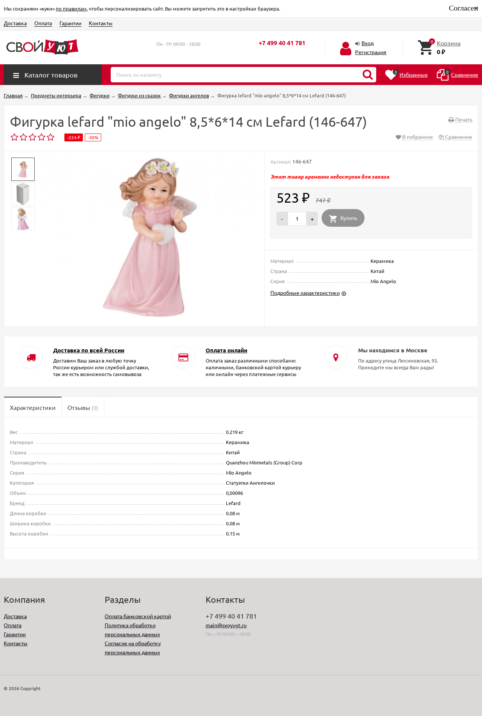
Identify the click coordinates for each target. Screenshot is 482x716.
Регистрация (370, 52)
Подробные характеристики (305, 292)
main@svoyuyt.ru (226, 625)
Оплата (43, 23)
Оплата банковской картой (138, 616)
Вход (368, 42)
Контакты (101, 23)
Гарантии (70, 23)
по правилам (71, 8)
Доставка (15, 23)
